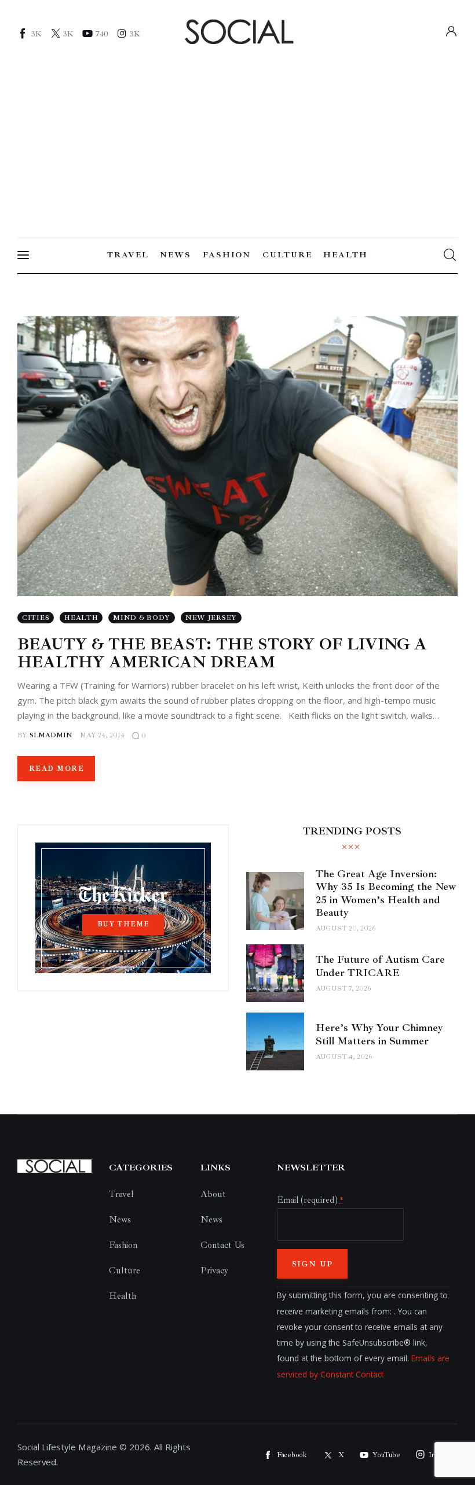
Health (81, 618)
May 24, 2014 (102, 735)
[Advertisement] (237, 137)
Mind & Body (141, 618)
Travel (121, 1194)
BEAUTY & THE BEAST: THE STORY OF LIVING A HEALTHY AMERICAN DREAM (222, 653)
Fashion (123, 1245)
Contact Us (222, 1245)
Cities (35, 618)
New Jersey (211, 618)
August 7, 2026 (343, 988)
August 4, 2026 (344, 1056)
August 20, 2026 (345, 928)
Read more (56, 768)
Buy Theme (123, 924)
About (213, 1194)
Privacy (214, 1270)
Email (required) (310, 1200)
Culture (124, 1270)
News (120, 1219)
